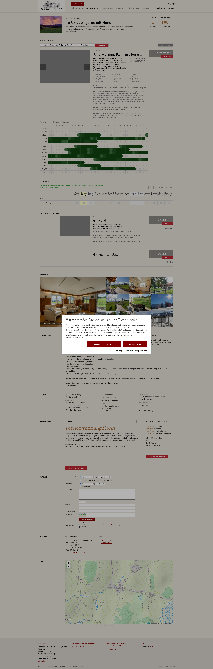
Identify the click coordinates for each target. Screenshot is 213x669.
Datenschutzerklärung (132, 351)
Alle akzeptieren (135, 344)
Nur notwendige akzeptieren (104, 344)
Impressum (143, 351)
